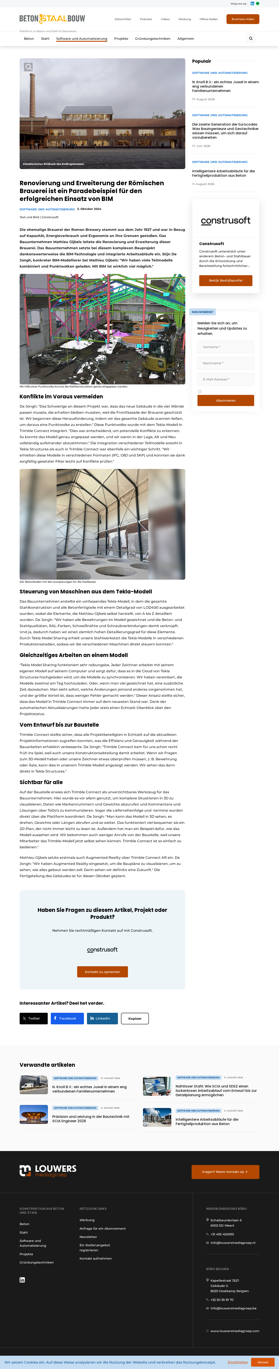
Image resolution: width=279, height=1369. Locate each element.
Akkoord (263, 1362)
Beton (29, 38)
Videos (165, 19)
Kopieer (134, 1018)
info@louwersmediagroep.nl (233, 1243)
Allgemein (185, 38)
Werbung (185, 19)
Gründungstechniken (152, 38)
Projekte (121, 38)
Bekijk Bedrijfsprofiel (226, 280)
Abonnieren (226, 400)
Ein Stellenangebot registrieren (95, 1247)
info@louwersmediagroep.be (234, 1308)
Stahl (45, 38)
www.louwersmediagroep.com (235, 1331)
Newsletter (88, 1237)
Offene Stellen (209, 19)
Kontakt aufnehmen (96, 1258)
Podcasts (146, 19)
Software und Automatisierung (81, 38)
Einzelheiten (238, 1362)
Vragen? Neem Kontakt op (223, 1172)
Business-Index (243, 19)
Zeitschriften (123, 19)
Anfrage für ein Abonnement (103, 1229)
